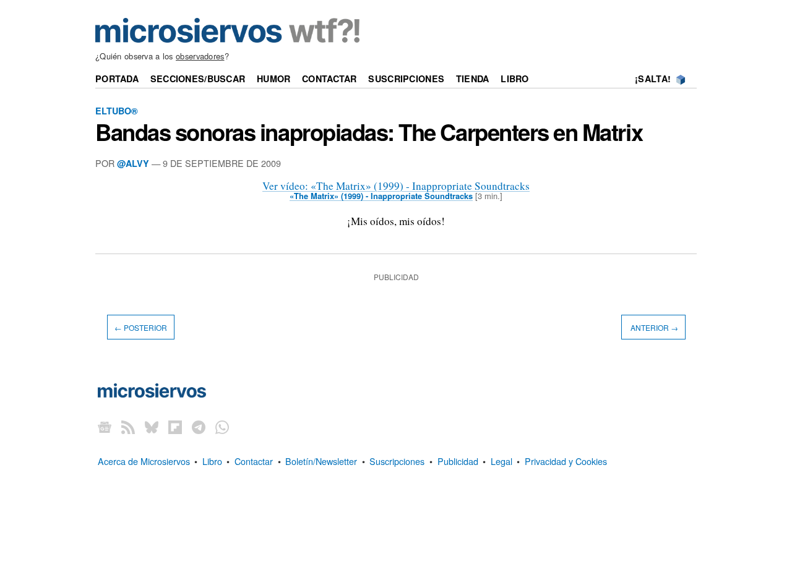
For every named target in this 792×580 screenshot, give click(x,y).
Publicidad (457, 460)
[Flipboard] (175, 427)
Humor (273, 78)
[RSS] (128, 427)
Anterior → (653, 327)
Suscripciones (406, 78)
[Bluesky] (151, 427)
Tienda (472, 78)
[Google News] (104, 427)
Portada (117, 78)
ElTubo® (116, 110)
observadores (200, 56)
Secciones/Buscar (198, 78)
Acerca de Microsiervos (144, 460)
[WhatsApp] (222, 427)
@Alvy (133, 163)
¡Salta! (653, 78)
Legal (501, 460)
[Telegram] (198, 427)
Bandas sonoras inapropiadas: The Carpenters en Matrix (368, 132)
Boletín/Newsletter (321, 460)
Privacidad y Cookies (566, 460)
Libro (514, 78)
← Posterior (140, 327)
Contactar (329, 78)
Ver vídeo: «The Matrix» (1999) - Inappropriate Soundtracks (396, 186)
